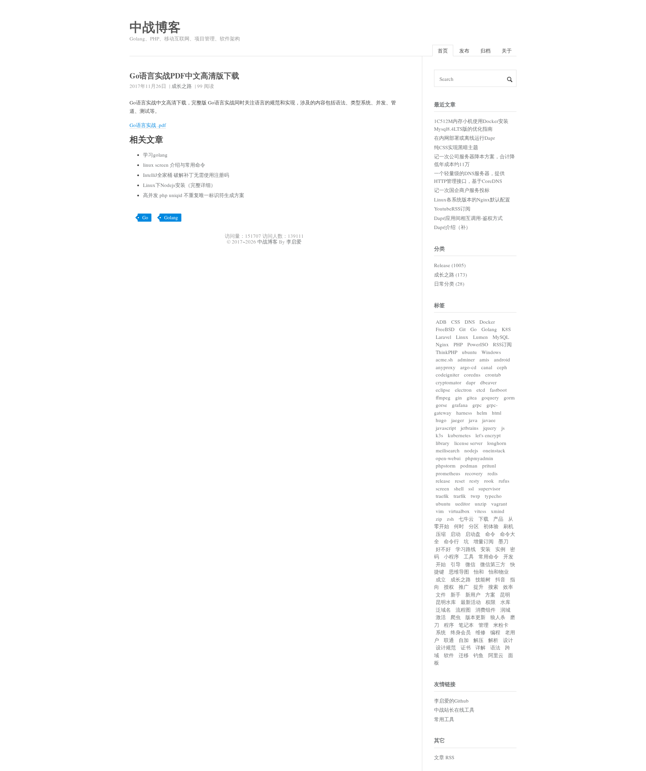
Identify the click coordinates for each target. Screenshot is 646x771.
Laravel (443, 336)
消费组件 (485, 609)
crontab (493, 374)
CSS (455, 321)
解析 (493, 640)
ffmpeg (443, 397)
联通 (449, 640)
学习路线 (466, 549)
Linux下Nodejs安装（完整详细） (179, 185)
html (496, 412)
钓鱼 (478, 655)
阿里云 (495, 655)
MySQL (501, 336)
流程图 (463, 609)
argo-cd (468, 367)
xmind (497, 511)
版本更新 (475, 617)
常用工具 (444, 719)
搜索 (493, 586)
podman (468, 465)
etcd (480, 389)
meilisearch (448, 450)
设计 (508, 640)
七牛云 (466, 518)
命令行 (451, 541)
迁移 (464, 655)
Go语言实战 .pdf (148, 125)
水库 (505, 602)
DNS (470, 321)
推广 (464, 586)
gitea (472, 397)
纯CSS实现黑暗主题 (456, 147)
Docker (487, 321)
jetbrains (469, 427)
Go (145, 217)
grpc (477, 404)
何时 (459, 526)
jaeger (457, 420)
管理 (483, 624)
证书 (466, 647)
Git (462, 329)
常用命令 (488, 556)
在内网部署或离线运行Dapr (464, 137)
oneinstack (494, 450)
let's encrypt (488, 435)
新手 (456, 594)
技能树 (483, 579)
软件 (449, 655)
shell (459, 488)
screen (442, 488)
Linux (462, 336)
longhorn (496, 443)
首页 (443, 50)
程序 (449, 624)
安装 (485, 549)
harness (464, 412)
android (502, 359)
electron (463, 389)
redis (493, 473)
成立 (441, 579)
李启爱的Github (451, 700)
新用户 (472, 594)
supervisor (489, 488)
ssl (471, 488)
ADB (441, 321)
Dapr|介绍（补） (452, 227)
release (443, 480)
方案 (490, 594)
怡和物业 (499, 571)
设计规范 (446, 647)
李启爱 (293, 241)
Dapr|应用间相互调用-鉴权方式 (468, 218)
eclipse (443, 389)
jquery (490, 427)
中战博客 (155, 27)
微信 (470, 564)
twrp (475, 495)
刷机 (508, 526)
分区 (474, 526)
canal (486, 367)
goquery (490, 397)
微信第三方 (492, 564)
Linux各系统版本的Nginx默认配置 (472, 199)
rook (489, 480)
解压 (478, 640)
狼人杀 (497, 617)
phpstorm (446, 465)
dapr (470, 382)
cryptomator (448, 382)
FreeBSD (445, 329)
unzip (481, 503)
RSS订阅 (502, 344)
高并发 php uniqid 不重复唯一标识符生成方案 (193, 195)
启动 (456, 534)
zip (439, 518)
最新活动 (471, 602)
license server (468, 443)
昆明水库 (446, 602)
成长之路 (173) (450, 274)
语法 (495, 647)
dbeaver (488, 382)
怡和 (479, 571)
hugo (441, 420)
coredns (472, 374)
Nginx (442, 344)
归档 (485, 50)
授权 (449, 586)
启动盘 (472, 534)
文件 (441, 594)
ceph (502, 367)
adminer (466, 359)
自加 (464, 640)
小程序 (451, 556)
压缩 (441, 534)
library (443, 443)
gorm (509, 397)
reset (460, 480)
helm (482, 412)
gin (458, 397)
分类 (439, 248)
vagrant (499, 503)
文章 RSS (444, 757)
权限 (491, 602)
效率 (508, 586)
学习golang (155, 154)
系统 (441, 632)
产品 (498, 518)
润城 (505, 609)
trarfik (460, 495)
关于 (507, 50)
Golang (171, 217)
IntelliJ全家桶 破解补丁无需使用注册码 (186, 174)
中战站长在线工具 (454, 709)
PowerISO (477, 344)
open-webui (448, 458)
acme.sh (444, 359)
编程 (495, 632)
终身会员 (461, 632)
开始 (441, 564)
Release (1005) (450, 265)
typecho (493, 495)
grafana (460, 404)
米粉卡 (500, 624)
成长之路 (182, 86)
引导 (456, 564)
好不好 (443, 549)
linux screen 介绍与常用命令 (174, 164)
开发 (508, 556)
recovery (474, 473)
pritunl (489, 465)
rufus (504, 480)
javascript (446, 427)
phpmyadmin (479, 458)
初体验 (491, 526)
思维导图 (459, 571)
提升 (478, 586)
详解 (480, 647)
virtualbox (459, 511)
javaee (489, 420)
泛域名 (443, 609)
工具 (469, 556)
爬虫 (456, 617)
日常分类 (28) (449, 283)
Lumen (480, 336)
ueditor (462, 503)
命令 (490, 534)
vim (440, 511)
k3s (439, 435)
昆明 (505, 594)
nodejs (471, 450)
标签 (439, 305)
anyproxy (446, 367)
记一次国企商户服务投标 (462, 190)
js (503, 427)
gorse (441, 404)
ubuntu (469, 352)
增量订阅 (483, 541)
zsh (450, 518)
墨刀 (503, 541)
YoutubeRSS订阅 (452, 208)
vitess (480, 511)
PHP (458, 344)
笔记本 (466, 624)
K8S (506, 329)
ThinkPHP (446, 352)
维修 (480, 632)
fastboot (498, 389)
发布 (464, 50)
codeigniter (447, 374)
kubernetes (459, 435)
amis (484, 359)
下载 (483, 518)
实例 (500, 549)
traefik (442, 495)
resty (474, 480)
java (473, 420)
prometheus (448, 473)
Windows (491, 352)
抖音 (500, 579)
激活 (441, 617)
